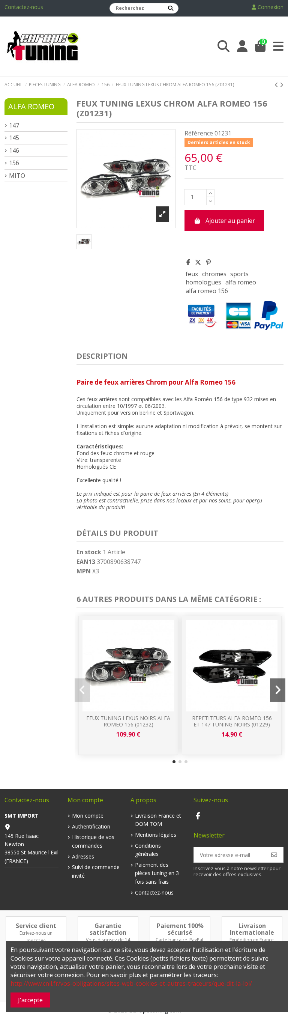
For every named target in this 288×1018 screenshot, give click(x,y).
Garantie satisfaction (108, 929)
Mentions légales (155, 834)
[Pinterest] (208, 262)
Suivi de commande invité (96, 871)
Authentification (91, 826)
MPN (83, 571)
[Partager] (188, 262)
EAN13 (85, 562)
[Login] (242, 46)
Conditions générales (148, 849)
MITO (17, 175)
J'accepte (30, 1000)
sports (239, 274)
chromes (214, 274)
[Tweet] (198, 262)
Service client (36, 926)
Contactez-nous (23, 7)
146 (14, 150)
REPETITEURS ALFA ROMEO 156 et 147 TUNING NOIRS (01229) (232, 721)
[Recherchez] (170, 8)
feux (192, 274)
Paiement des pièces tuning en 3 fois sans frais (157, 873)
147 (14, 125)
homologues (203, 282)
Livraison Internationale (252, 929)
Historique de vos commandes (93, 841)
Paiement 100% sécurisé (180, 929)
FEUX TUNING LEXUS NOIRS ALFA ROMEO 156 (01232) (128, 721)
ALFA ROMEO (31, 106)
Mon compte (88, 815)
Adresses (83, 856)
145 (14, 138)
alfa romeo (240, 282)
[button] (174, 761)
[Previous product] (277, 85)
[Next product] (282, 85)
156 (14, 163)
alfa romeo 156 (207, 291)
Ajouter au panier (230, 221)
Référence (198, 133)
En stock (88, 552)
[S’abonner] (274, 854)
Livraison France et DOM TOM (158, 819)
